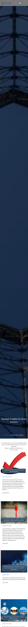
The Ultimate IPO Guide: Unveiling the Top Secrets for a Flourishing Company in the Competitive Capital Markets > (14, 568)
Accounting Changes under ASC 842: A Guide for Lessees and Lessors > (14, 617)
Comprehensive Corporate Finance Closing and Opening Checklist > (14, 470)
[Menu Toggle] (20, 3)
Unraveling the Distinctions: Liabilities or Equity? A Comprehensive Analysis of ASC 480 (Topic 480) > (14, 519)
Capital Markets (5, 575)
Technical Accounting (6, 477)
